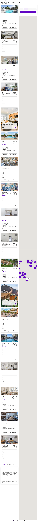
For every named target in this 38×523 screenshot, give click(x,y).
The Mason (3, 141)
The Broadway (6, 343)
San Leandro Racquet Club (6, 217)
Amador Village (4, 243)
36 (14, 464)
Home (2, 0)
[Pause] (16, 109)
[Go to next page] (17, 464)
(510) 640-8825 (4, 346)
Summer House (4, 371)
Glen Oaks (6, 445)
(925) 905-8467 (4, 69)
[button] (28, 279)
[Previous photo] (2, 9)
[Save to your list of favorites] (16, 7)
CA (3, 0)
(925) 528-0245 (4, 17)
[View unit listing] (15, 127)
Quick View (5, 27)
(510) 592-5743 (4, 195)
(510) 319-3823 (4, 399)
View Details (5, 432)
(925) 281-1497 (4, 144)
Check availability (13, 27)
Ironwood (3, 40)
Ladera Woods (4, 268)
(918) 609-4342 (4, 220)
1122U (2, 92)
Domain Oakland (4, 192)
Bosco (3, 396)
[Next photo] (17, 9)
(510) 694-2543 (4, 271)
